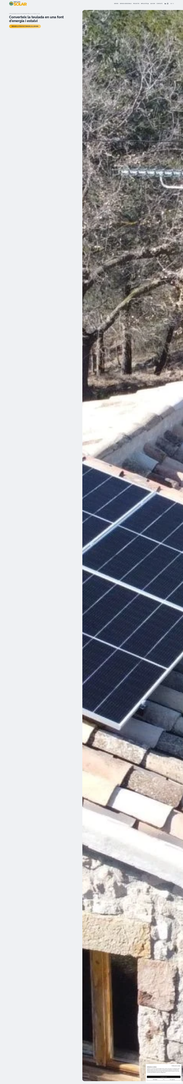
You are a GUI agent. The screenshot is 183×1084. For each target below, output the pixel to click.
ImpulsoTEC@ (145, 3)
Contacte (159, 3)
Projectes (136, 3)
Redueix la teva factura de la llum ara (25, 26)
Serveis (116, 3)
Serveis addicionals (126, 3)
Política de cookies (176, 1065)
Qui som (152, 3)
